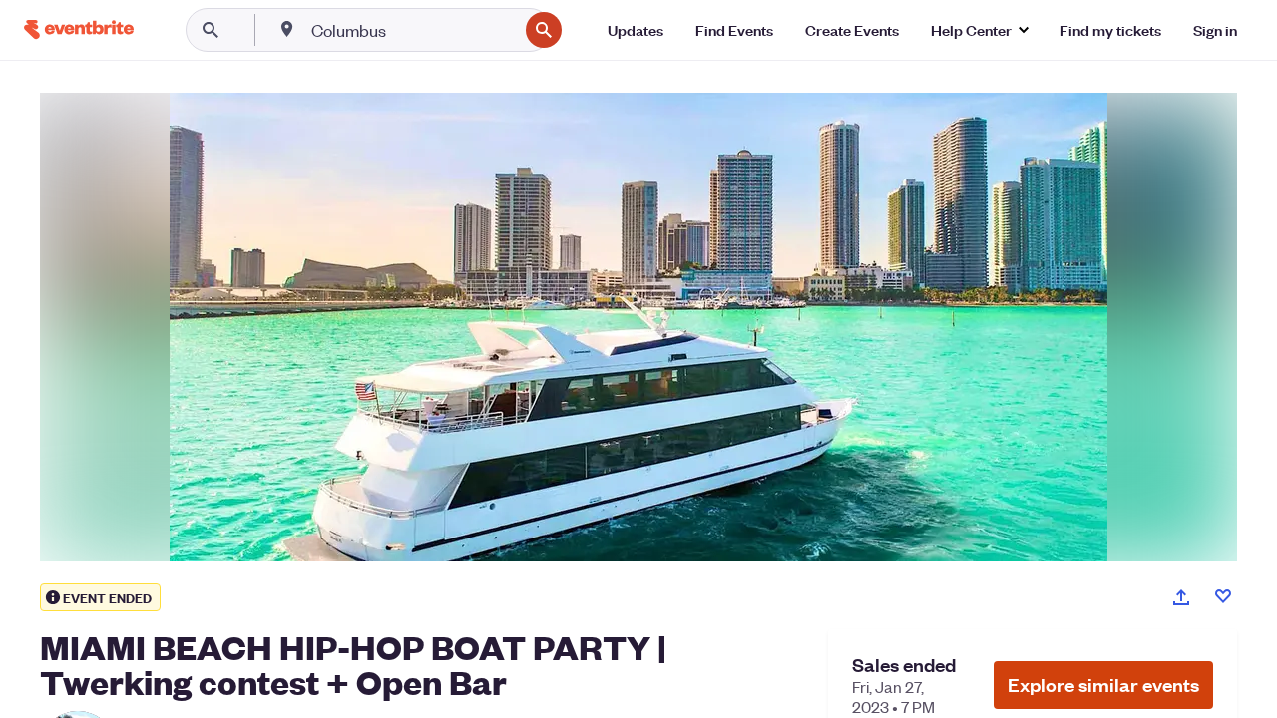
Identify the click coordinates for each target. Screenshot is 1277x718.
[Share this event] (1181, 597)
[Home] (79, 29)
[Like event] (1223, 596)
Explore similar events (1103, 684)
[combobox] (412, 30)
